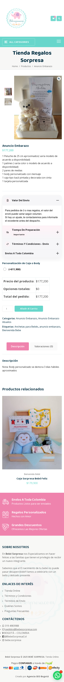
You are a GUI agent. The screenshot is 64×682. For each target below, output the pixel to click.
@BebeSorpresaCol (16, 636)
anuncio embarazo (49, 326)
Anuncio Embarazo (26, 318)
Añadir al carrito (29, 308)
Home (15, 66)
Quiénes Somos (13, 606)
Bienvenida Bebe (11, 330)
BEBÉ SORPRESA (36, 656)
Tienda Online (12, 590)
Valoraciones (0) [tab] (44, 346)
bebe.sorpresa (13, 640)
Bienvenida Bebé (32, 474)
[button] (59, 78)
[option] (8, 92)
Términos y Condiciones (17, 595)
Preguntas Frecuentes (16, 611)
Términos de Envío (14, 601)
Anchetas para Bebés (26, 326)
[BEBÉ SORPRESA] (16, 18)
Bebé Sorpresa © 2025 (16, 656)
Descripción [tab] (17, 346)
